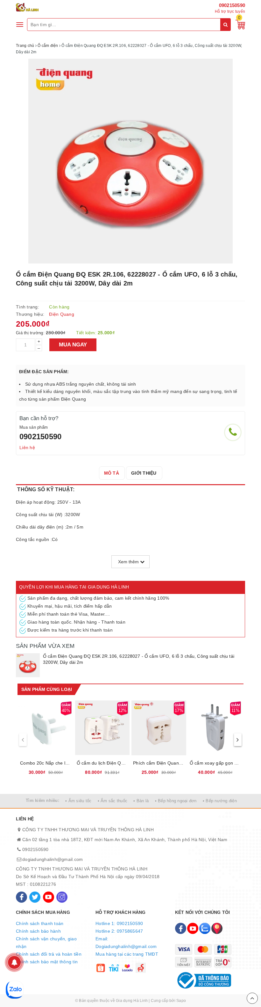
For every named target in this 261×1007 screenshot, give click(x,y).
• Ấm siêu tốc (78, 800)
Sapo (181, 1000)
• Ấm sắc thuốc (113, 800)
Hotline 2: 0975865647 (119, 931)
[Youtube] (48, 897)
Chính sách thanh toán (39, 923)
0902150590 (232, 5)
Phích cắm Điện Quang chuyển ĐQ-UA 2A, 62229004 (159, 763)
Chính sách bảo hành (38, 931)
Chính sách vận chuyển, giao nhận (46, 942)
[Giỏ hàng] (238, 24)
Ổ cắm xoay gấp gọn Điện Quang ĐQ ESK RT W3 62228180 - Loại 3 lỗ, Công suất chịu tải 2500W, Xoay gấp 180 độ (215, 763)
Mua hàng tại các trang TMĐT (126, 954)
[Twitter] (34, 897)
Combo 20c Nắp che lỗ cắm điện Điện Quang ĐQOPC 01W (46, 763)
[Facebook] (21, 897)
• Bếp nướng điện (220, 800)
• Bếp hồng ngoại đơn (176, 800)
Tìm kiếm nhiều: (42, 800)
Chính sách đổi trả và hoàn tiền (48, 954)
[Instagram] (61, 897)
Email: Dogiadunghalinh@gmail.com (126, 942)
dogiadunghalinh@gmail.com (52, 859)
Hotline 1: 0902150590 (119, 923)
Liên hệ (27, 447)
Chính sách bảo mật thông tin (47, 961)
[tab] (111, 473)
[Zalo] (204, 928)
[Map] (216, 928)
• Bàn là (141, 800)
